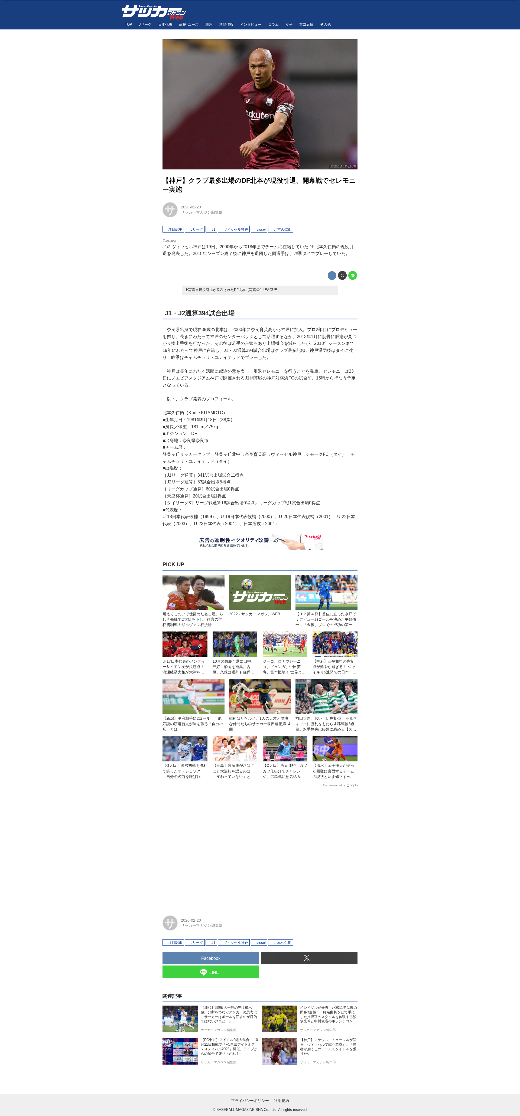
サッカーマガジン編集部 (202, 212)
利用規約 (281, 1100)
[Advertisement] (260, 848)
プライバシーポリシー (250, 1100)
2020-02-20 (191, 207)
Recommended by (334, 785)
